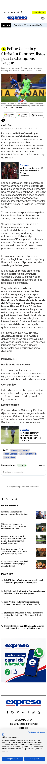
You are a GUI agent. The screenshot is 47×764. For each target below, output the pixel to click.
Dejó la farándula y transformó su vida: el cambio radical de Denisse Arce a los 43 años (24, 592)
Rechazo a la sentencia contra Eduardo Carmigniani (14, 512)
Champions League (20, 450)
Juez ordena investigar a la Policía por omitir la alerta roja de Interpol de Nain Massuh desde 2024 (23, 615)
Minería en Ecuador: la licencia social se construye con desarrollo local (13, 526)
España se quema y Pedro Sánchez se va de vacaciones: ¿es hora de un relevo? (14, 551)
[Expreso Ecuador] (23, 705)
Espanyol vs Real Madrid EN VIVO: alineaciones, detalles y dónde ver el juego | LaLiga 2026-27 (24, 627)
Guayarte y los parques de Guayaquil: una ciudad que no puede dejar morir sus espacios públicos (13, 539)
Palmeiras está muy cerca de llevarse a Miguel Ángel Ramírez (30, 435)
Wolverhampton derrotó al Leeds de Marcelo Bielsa (31, 170)
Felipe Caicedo (10, 454)
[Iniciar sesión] (42, 18)
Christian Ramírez (28, 454)
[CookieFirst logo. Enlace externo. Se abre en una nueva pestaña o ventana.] (3, 734)
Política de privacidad (36, 732)
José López (7, 125)
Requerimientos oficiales (24, 724)
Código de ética (23, 720)
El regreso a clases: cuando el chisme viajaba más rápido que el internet (14, 563)
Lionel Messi (9, 457)
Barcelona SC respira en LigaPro (28, 25)
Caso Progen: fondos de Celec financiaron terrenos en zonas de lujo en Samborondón (22, 602)
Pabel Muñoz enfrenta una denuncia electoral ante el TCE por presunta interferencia (23, 581)
